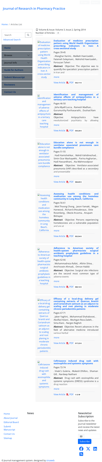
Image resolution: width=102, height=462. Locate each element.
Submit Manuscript (14, 77)
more (56, 77)
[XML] (87, 29)
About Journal (11, 418)
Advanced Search (12, 39)
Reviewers (9, 84)
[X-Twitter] (88, 449)
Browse (8, 55)
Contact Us (10, 92)
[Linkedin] (95, 449)
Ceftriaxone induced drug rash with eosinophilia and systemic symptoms (76, 362)
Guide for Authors (13, 70)
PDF (75, 82)
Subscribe (85, 441)
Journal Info (10, 62)
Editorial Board (11, 422)
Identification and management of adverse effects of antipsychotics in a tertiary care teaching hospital (76, 97)
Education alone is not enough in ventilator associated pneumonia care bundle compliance (76, 145)
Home (5, 24)
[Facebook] (81, 449)
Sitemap (8, 438)
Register (95, 2)
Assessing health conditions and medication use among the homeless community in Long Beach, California (76, 196)
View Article (59, 82)
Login (85, 2)
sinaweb (50, 460)
